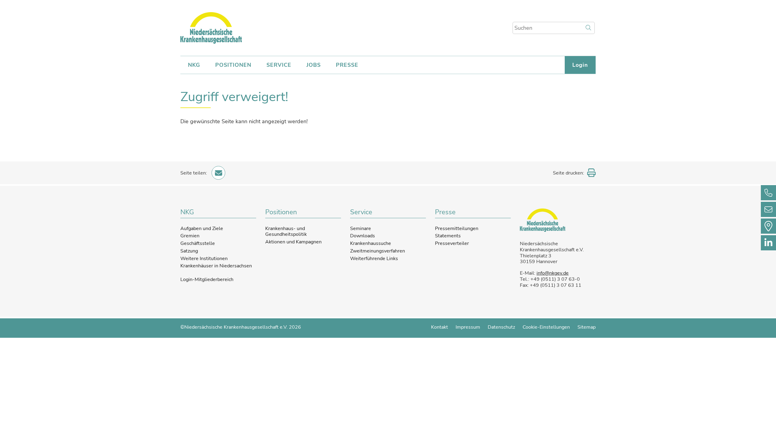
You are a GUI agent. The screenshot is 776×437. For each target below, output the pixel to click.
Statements (448, 235)
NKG (194, 65)
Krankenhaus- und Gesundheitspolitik (286, 231)
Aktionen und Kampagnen (293, 242)
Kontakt (439, 327)
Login (580, 65)
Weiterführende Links (374, 258)
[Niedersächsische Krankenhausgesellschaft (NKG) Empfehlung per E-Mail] (218, 173)
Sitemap (586, 327)
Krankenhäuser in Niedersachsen (216, 266)
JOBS (313, 65)
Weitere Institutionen (204, 258)
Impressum (468, 327)
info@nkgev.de (553, 273)
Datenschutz (501, 327)
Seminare (360, 228)
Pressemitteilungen (456, 228)
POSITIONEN (233, 65)
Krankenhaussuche (370, 243)
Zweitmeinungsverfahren (377, 251)
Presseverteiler (452, 243)
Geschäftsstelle (197, 243)
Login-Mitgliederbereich (206, 280)
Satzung (189, 251)
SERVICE (278, 65)
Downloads (362, 235)
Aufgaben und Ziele (201, 228)
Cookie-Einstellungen (546, 327)
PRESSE (347, 65)
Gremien (189, 235)
